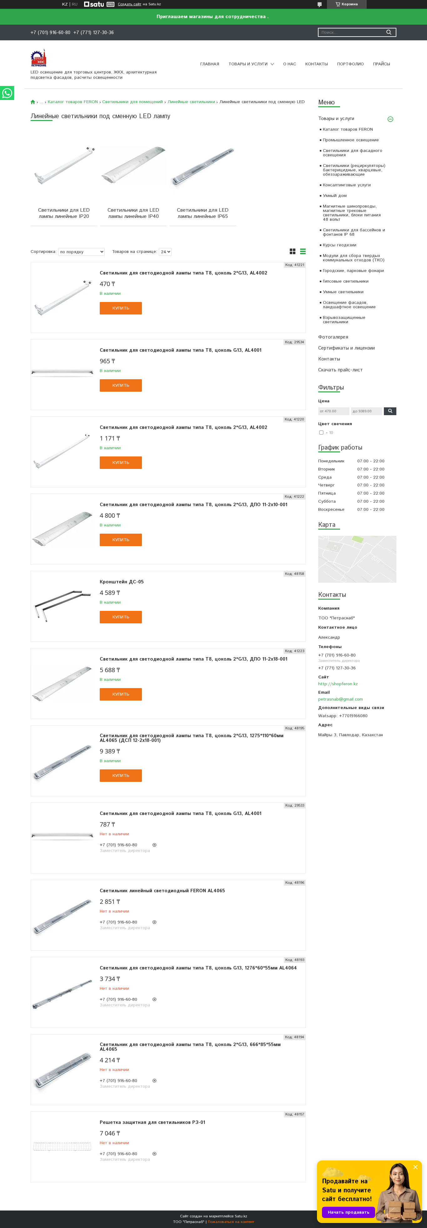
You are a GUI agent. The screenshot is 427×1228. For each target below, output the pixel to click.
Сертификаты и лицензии (346, 348)
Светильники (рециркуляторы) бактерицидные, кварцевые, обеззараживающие (354, 170)
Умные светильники (343, 292)
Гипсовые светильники (346, 281)
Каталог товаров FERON (348, 129)
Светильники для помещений (132, 102)
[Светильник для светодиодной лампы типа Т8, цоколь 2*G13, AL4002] (62, 297)
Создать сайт (129, 4)
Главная (209, 64)
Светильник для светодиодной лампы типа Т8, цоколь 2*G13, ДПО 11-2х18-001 (193, 659)
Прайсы (381, 64)
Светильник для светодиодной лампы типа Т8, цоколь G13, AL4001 (180, 350)
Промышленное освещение (351, 140)
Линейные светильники (191, 102)
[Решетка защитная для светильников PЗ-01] (62, 1147)
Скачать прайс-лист (340, 370)
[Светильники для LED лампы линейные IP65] (202, 165)
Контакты (316, 64)
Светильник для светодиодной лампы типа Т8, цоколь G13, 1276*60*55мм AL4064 (198, 968)
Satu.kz (241, 1216)
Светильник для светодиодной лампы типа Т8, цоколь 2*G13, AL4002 (183, 273)
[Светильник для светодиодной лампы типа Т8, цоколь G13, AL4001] (62, 375)
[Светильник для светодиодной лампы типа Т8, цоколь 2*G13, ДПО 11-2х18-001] (62, 683)
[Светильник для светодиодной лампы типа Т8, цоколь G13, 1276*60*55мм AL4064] (62, 992)
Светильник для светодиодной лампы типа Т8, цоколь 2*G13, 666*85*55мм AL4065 (190, 1047)
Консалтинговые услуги (347, 185)
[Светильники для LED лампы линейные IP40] (133, 165)
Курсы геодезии (339, 245)
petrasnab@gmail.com (340, 699)
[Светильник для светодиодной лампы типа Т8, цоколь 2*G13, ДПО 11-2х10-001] (62, 529)
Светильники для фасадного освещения (352, 153)
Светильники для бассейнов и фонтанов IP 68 (354, 232)
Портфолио (350, 64)
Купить (121, 308)
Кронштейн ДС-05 (122, 582)
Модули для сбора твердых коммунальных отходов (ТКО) (353, 258)
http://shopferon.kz (338, 684)
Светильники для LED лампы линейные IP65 (203, 213)
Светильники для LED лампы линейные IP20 (64, 213)
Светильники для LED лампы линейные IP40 (133, 213)
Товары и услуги (248, 64)
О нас (289, 64)
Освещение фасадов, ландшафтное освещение (349, 304)
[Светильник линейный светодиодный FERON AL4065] (62, 915)
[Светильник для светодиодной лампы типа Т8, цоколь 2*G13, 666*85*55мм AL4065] (62, 1069)
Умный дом (335, 196)
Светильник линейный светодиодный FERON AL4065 (162, 890)
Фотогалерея (333, 337)
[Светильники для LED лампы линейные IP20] (64, 165)
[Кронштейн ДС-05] (62, 606)
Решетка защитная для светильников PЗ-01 (152, 1122)
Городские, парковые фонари (353, 271)
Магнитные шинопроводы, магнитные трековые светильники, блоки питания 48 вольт (352, 213)
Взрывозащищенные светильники (344, 320)
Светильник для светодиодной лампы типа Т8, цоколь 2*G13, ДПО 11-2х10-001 (193, 504)
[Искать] (389, 32)
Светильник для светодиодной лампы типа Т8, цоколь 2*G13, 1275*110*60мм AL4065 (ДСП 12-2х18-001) (192, 738)
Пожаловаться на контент (231, 1222)
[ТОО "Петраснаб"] (38, 57)
